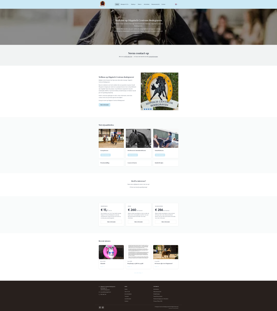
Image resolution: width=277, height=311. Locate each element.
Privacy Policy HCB (158, 301)
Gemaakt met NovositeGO (173, 308)
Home (117, 4)
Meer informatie (104, 104)
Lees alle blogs (137, 272)
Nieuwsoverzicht (155, 4)
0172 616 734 (128, 56)
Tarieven (127, 296)
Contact (163, 4)
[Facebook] (100, 307)
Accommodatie (128, 294)
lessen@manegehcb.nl (105, 292)
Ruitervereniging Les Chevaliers (161, 298)
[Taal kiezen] (176, 4)
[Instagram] (103, 307)
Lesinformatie (128, 298)
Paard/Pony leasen (158, 296)
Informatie (156, 286)
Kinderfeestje (157, 294)
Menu (126, 286)
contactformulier (153, 56)
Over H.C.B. (127, 291)
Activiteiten (146, 4)
